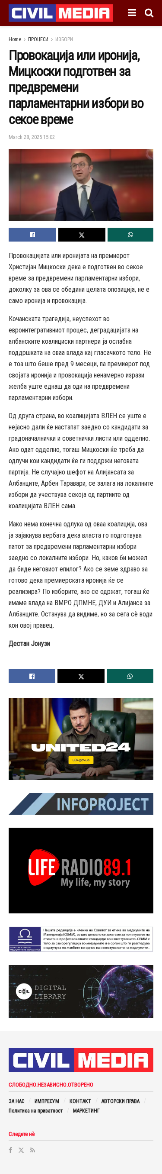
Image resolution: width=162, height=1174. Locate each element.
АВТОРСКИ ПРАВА (121, 1101)
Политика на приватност (36, 1111)
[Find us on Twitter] (21, 1150)
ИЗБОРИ (64, 39)
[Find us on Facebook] (10, 1150)
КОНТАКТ (80, 1101)
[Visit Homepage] (61, 13)
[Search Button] (149, 13)
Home (15, 39)
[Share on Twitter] (82, 235)
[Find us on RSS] (32, 1150)
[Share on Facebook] (32, 235)
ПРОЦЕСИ (38, 39)
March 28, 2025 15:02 (32, 137)
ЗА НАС (16, 1101)
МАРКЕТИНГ (86, 1111)
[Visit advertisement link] (81, 739)
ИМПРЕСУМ (47, 1101)
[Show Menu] (132, 13)
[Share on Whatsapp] (130, 235)
